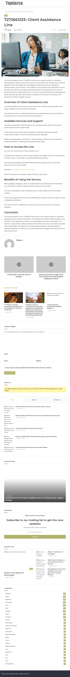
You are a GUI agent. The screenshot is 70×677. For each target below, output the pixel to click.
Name (6, 354)
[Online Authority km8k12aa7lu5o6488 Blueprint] (56, 297)
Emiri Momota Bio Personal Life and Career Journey (33, 406)
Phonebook (8, 602)
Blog (11, 11)
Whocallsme (8, 623)
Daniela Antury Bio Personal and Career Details (31, 447)
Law (6, 649)
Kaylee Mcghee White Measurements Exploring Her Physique (36, 436)
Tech (6, 605)
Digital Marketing (10, 634)
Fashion (7, 620)
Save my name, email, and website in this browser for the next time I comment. (29, 367)
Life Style (8, 617)
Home (7, 11)
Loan (6, 661)
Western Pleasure (10, 646)
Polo (6, 658)
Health (7, 614)
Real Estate (8, 631)
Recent (34, 400)
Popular (12, 400)
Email (6, 361)
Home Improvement (11, 625)
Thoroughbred (9, 663)
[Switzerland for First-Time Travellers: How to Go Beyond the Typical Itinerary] (41, 574)
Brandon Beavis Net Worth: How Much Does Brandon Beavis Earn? (38, 415)
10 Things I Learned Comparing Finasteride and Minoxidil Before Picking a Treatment (13, 307)
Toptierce (8, 593)
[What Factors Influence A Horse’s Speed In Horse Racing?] (41, 563)
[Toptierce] (14, 3)
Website (38, 361)
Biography (8, 599)
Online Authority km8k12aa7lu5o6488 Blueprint (54, 306)
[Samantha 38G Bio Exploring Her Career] (9, 430)
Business (7, 611)
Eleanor (9, 30)
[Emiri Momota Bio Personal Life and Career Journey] (9, 409)
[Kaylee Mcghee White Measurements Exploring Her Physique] (9, 440)
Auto (6, 655)
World (7, 596)
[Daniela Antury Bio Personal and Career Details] (9, 449)
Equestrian (8, 652)
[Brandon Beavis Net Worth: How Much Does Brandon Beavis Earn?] (9, 420)
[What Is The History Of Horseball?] (41, 554)
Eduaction (8, 628)
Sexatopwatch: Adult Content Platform (23, 170)
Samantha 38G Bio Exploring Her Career (29, 428)
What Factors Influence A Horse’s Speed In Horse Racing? (56, 562)
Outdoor (7, 643)
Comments (56, 400)
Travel (7, 640)
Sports (7, 637)
